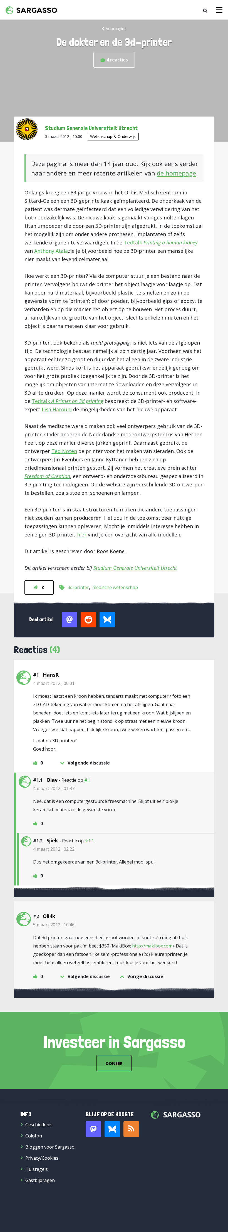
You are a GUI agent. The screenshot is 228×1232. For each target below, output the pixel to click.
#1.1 (89, 841)
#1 (87, 780)
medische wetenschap (115, 587)
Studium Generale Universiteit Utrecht (91, 128)
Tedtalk (160, 242)
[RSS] (131, 1129)
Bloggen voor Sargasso (50, 1147)
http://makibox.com (152, 946)
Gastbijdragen (40, 1180)
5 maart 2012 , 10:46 (54, 925)
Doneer (114, 1063)
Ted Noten (64, 451)
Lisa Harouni (57, 409)
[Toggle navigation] (219, 10)
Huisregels (36, 1169)
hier (81, 534)
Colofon (33, 1136)
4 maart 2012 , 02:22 (54, 849)
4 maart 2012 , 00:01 (54, 683)
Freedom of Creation (47, 476)
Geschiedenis (39, 1125)
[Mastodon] (93, 1129)
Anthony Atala (51, 251)
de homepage (176, 173)
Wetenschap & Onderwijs (113, 136)
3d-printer (78, 587)
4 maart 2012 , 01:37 (54, 788)
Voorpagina (116, 28)
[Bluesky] (112, 1129)
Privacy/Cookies (41, 1158)
